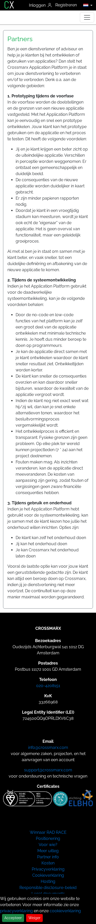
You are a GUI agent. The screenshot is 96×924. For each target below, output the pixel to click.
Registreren (66, 5)
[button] (86, 5)
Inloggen (38, 5)
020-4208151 (48, 685)
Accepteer (13, 918)
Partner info (48, 856)
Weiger (34, 918)
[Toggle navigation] (87, 17)
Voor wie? (48, 844)
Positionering (48, 838)
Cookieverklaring (48, 875)
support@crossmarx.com (48, 770)
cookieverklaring (65, 910)
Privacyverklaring (48, 869)
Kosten (48, 863)
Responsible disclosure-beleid (48, 887)
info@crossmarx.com (48, 747)
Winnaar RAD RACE (48, 832)
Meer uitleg (48, 850)
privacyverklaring (16, 910)
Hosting (48, 881)
